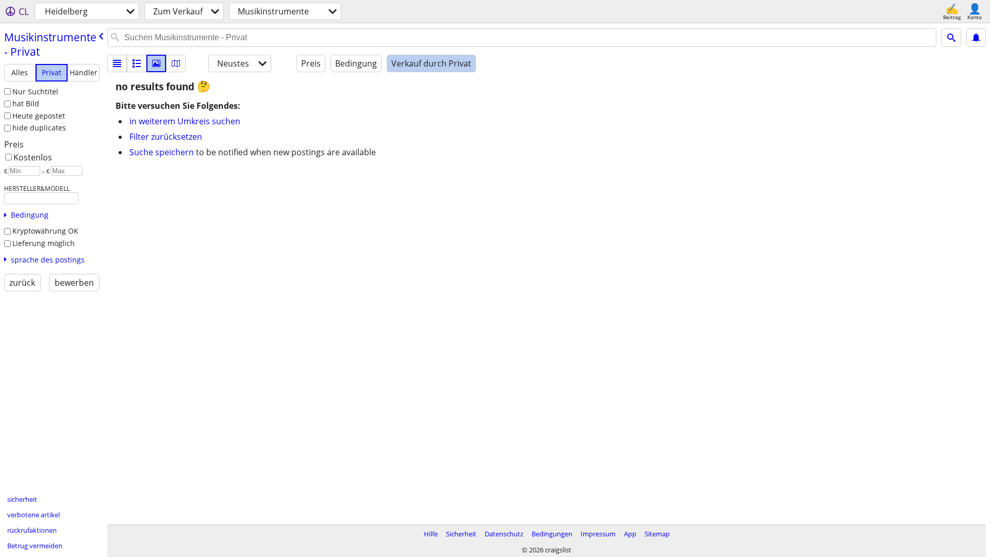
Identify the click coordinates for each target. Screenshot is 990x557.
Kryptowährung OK (45, 231)
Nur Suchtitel (35, 91)
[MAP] (176, 63)
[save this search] (976, 37)
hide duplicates (39, 128)
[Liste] (117, 63)
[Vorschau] (136, 63)
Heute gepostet (38, 116)
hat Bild (25, 103)
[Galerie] (156, 63)
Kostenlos (32, 157)
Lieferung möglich (43, 243)
